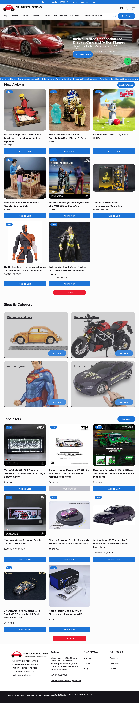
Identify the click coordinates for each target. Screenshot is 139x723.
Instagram (114, 663)
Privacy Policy (34, 695)
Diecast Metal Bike (86, 317)
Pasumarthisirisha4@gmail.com (66, 680)
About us (88, 658)
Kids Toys (80, 366)
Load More (69, 292)
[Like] (127, 61)
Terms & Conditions (14, 695)
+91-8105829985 (59, 675)
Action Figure (16, 366)
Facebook (114, 658)
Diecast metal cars (19, 317)
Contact (87, 663)
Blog (86, 668)
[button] (133, 8)
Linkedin (114, 668)
